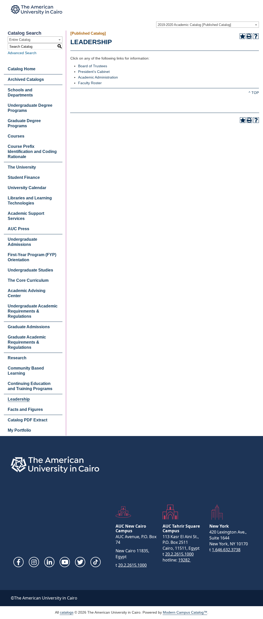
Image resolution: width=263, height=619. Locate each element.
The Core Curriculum (28, 280)
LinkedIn (49, 562)
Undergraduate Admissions (22, 242)
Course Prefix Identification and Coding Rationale (32, 151)
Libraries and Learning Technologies (30, 200)
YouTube (65, 562)
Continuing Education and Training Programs (30, 386)
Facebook (18, 562)
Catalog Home (21, 69)
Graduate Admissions (29, 327)
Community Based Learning (26, 370)
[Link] (95, 562)
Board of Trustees (92, 66)
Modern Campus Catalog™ (185, 612)
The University (22, 167)
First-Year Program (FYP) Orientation (32, 257)
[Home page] (36, 9)
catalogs (66, 612)
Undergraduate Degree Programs (30, 108)
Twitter (80, 562)
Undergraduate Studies (30, 270)
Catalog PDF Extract (27, 420)
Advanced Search (22, 53)
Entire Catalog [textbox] (19, 40)
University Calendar (27, 188)
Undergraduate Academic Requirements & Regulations (33, 311)
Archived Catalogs (26, 79)
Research (17, 358)
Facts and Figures (25, 409)
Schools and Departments (20, 92)
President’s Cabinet (94, 72)
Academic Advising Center (26, 293)
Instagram (34, 562)
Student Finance (24, 177)
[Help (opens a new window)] (256, 36)
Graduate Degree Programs (24, 123)
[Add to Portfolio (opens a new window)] (242, 36)
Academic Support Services (26, 216)
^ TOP (254, 93)
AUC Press (18, 229)
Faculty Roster (90, 83)
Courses (16, 136)
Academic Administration (98, 77)
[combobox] (207, 25)
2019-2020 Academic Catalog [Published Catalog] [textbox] (194, 25)
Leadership (19, 399)
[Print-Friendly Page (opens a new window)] (249, 36)
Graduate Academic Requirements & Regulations (27, 342)
